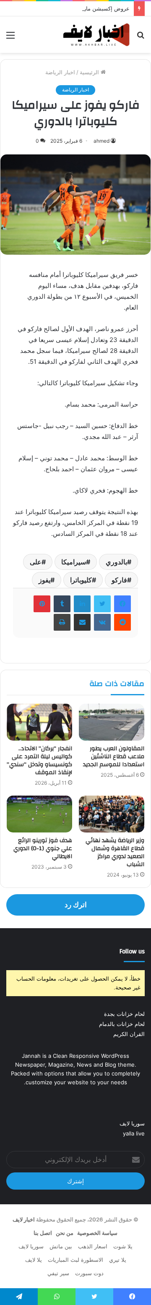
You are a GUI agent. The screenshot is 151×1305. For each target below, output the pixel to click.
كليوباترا (81, 580)
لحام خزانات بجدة (124, 1013)
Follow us (132, 951)
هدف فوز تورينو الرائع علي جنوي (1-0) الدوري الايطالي (42, 848)
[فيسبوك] (122, 603)
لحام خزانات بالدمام (122, 1024)
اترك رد (76, 904)
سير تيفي (58, 1273)
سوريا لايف (132, 1123)
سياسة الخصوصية (97, 1232)
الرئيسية (90, 72)
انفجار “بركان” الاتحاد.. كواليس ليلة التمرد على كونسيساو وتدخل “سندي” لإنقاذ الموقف (39, 760)
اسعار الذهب (92, 1246)
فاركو (119, 580)
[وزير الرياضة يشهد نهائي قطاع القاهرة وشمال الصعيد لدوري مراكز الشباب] (111, 814)
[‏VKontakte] (102, 622)
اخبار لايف (24, 1219)
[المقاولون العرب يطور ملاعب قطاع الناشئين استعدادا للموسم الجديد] (111, 722)
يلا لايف (33, 1259)
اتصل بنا (43, 1232)
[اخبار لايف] (96, 34)
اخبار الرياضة (60, 72)
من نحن (64, 1232)
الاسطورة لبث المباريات (75, 1259)
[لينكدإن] (82, 603)
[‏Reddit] (122, 622)
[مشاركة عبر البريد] (82, 622)
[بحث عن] (140, 38)
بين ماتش (60, 1246)
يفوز (44, 580)
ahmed (101, 141)
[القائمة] (10, 38)
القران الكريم (129, 1034)
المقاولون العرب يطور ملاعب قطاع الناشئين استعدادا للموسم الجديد (113, 756)
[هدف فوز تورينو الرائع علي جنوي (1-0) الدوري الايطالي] (39, 814)
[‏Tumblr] (62, 603)
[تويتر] (102, 603)
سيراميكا (73, 562)
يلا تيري (117, 1259)
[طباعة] (62, 622)
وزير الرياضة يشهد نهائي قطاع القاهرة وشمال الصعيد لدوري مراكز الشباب (115, 852)
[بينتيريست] (42, 603)
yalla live (134, 1133)
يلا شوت (123, 1246)
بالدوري (116, 562)
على (36, 562)
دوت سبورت (89, 1273)
